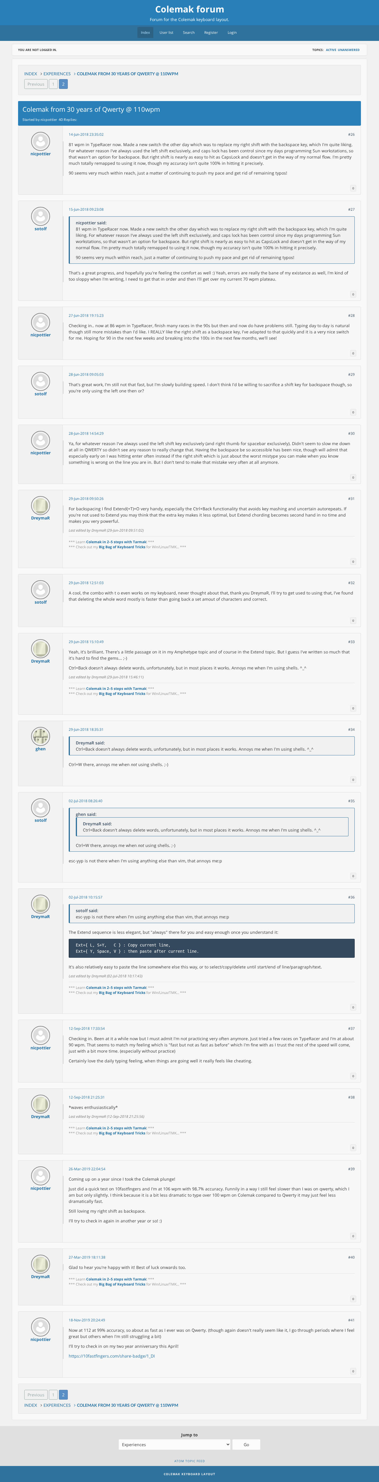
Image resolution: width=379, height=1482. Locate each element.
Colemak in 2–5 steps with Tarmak (116, 541)
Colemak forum (189, 9)
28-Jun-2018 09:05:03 (86, 374)
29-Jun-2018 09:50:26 (86, 498)
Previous (36, 84)
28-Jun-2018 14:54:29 (86, 433)
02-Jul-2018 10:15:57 (85, 897)
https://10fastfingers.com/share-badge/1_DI (112, 1356)
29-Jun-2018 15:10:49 (86, 641)
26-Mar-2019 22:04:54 (87, 1168)
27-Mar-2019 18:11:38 (87, 1257)
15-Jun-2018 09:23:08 (86, 209)
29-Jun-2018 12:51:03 (86, 582)
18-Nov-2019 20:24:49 (87, 1320)
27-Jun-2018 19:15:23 (86, 315)
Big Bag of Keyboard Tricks (122, 546)
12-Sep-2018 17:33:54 (87, 1028)
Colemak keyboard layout (203, 19)
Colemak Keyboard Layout (189, 1474)
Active (331, 50)
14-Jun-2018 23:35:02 (86, 134)
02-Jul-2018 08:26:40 (85, 800)
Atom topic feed (189, 1461)
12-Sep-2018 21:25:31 (87, 1097)
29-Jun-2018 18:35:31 (86, 729)
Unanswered (348, 50)
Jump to (189, 1435)
